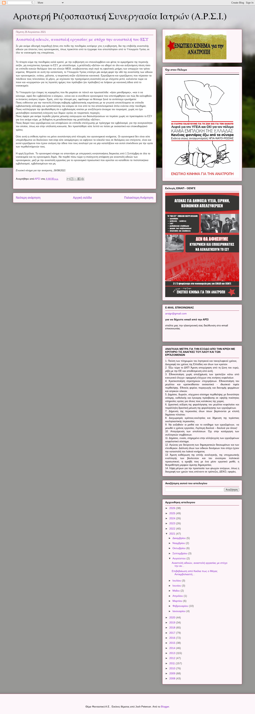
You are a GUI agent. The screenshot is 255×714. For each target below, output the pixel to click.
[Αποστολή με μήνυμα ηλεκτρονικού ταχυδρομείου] (68, 179)
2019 (172, 622)
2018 (172, 627)
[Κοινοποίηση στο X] (75, 179)
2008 (172, 678)
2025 (172, 513)
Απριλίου (178, 595)
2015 (172, 642)
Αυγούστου (179, 558)
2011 (172, 663)
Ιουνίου (177, 585)
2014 (172, 648)
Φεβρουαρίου (180, 605)
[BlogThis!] (72, 179)
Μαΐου (176, 590)
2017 (172, 632)
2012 (172, 658)
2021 (172, 533)
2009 (172, 673)
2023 (172, 523)
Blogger (165, 706)
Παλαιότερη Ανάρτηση (138, 197)
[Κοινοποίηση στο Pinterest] (82, 179)
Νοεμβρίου (179, 543)
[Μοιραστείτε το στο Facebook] (79, 179)
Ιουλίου (177, 580)
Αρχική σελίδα (82, 197)
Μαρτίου (177, 600)
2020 (172, 617)
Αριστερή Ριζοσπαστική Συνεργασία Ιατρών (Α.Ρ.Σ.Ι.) (120, 16)
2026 (172, 508)
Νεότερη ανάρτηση (28, 197)
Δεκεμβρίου (179, 538)
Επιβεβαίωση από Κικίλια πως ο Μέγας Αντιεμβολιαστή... (194, 573)
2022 (172, 528)
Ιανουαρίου (179, 611)
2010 (172, 668)
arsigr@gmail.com (176, 313)
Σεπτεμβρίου (180, 553)
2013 (172, 653)
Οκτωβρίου (179, 548)
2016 (172, 637)
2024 (172, 518)
